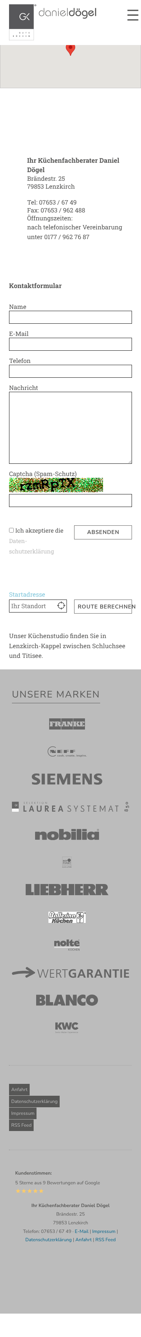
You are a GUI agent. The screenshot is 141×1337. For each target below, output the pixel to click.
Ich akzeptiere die (39, 530)
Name (17, 306)
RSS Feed (21, 1125)
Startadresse (27, 594)
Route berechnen (105, 606)
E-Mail (19, 333)
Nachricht (23, 387)
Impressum (22, 1113)
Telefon (20, 360)
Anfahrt (19, 1089)
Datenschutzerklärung (34, 1101)
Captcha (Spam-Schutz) (43, 474)
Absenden (103, 532)
